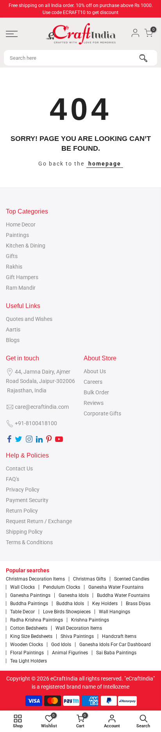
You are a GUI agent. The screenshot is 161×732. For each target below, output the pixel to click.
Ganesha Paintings (30, 595)
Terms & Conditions (29, 542)
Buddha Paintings (29, 603)
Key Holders (105, 603)
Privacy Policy (22, 489)
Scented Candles (131, 579)
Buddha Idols (70, 603)
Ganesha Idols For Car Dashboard (115, 644)
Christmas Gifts (89, 579)
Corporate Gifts (102, 413)
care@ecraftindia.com (42, 407)
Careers (93, 382)
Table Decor (22, 611)
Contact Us (19, 468)
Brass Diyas (138, 603)
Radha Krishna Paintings (36, 620)
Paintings (17, 235)
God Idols (61, 644)
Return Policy (22, 511)
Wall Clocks (22, 587)
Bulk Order (96, 392)
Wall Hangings (114, 611)
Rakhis (14, 267)
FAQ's (12, 479)
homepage (104, 163)
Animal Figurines (70, 652)
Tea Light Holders (28, 661)
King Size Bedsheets (31, 636)
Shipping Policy (24, 532)
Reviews (94, 403)
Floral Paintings (27, 652)
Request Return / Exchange (39, 521)
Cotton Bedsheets (28, 628)
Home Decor (21, 224)
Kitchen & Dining (25, 245)
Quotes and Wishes (29, 319)
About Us (95, 371)
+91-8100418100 (36, 423)
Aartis (13, 329)
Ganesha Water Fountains (115, 587)
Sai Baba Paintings (116, 652)
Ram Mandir (21, 288)
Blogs (13, 340)
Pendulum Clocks (61, 587)
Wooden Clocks (26, 644)
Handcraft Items (119, 636)
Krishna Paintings (90, 620)
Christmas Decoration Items (35, 579)
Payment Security (27, 500)
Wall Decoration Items (78, 628)
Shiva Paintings (77, 636)
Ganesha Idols (74, 595)
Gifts (12, 256)
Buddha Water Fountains (123, 595)
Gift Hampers (22, 277)
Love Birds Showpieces (67, 611)
